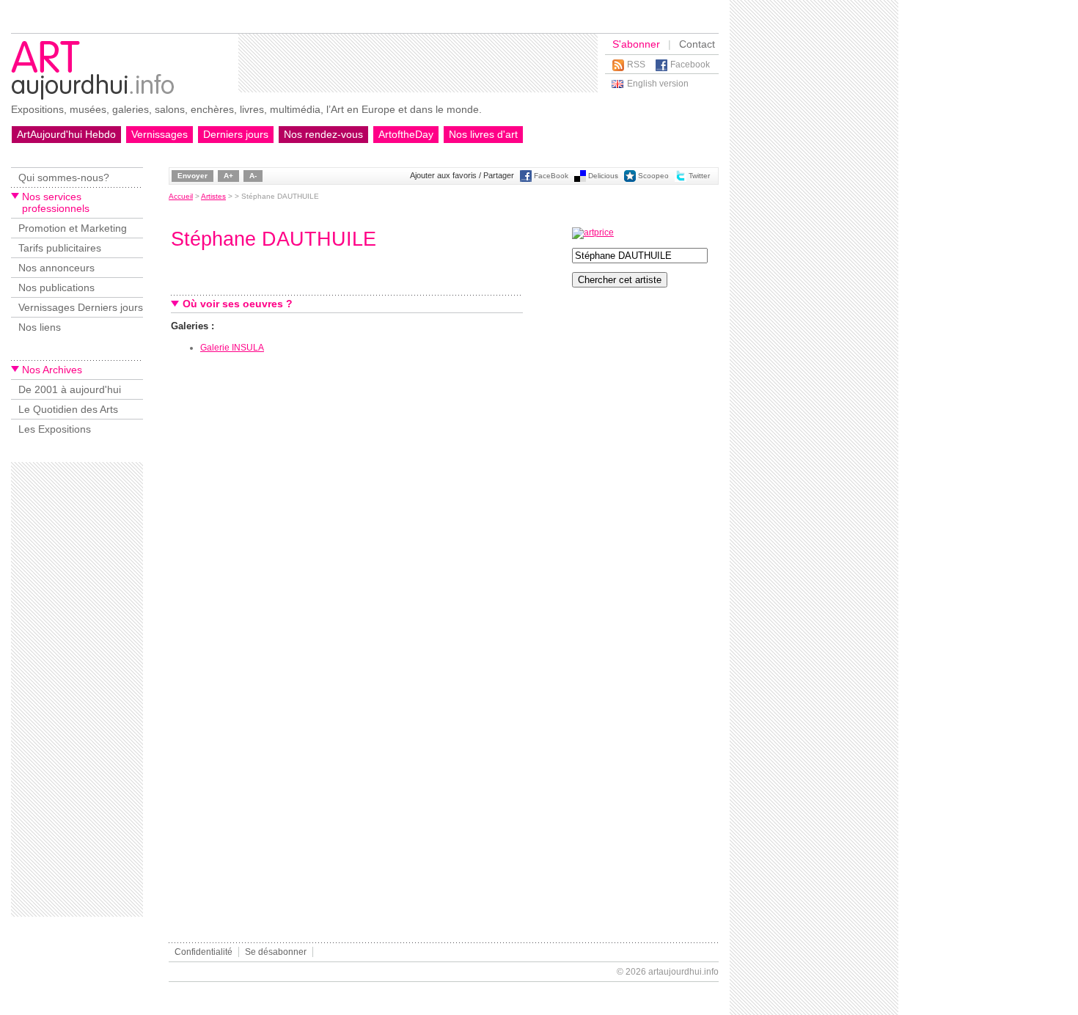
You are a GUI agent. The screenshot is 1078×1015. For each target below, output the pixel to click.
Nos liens (39, 327)
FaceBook (551, 176)
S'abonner (636, 44)
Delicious (603, 176)
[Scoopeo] (630, 179)
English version (658, 83)
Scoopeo (653, 176)
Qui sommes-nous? (63, 177)
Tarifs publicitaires (59, 248)
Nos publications (56, 287)
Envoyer (192, 176)
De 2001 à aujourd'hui (69, 389)
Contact (697, 44)
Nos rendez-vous (323, 134)
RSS (636, 64)
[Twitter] (680, 179)
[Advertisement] (418, 63)
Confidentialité (203, 952)
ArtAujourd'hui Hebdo (66, 134)
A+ (228, 176)
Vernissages (159, 134)
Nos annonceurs (56, 268)
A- (253, 176)
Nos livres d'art (483, 134)
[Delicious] (580, 179)
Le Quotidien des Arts (68, 409)
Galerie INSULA (232, 347)
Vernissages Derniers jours (80, 307)
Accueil (181, 196)
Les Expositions (54, 429)
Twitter (699, 176)
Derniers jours (235, 134)
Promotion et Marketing (72, 228)
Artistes (213, 196)
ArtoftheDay (405, 134)
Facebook (690, 64)
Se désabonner (276, 952)
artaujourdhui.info (683, 972)
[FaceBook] (526, 179)
